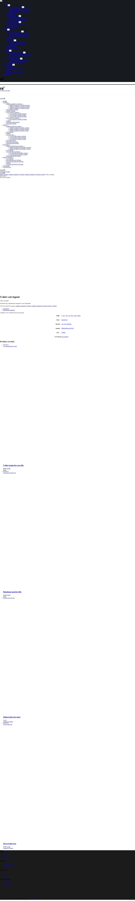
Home (4, 854)
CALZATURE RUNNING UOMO (18, 154)
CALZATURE (10, 135)
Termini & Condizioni (8, 885)
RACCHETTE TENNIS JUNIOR (18, 119)
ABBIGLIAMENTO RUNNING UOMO (19, 149)
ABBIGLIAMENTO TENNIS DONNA (19, 105)
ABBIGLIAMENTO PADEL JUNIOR (19, 128)
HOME (5, 101)
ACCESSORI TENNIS (12, 109)
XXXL (79, 315)
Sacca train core (9, 844)
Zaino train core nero (11, 717)
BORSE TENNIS (10, 111)
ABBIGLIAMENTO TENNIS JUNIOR (19, 107)
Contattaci (5, 857)
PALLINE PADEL (11, 140)
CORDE (8, 121)
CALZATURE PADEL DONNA (17, 136)
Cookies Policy (7, 884)
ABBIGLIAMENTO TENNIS (14, 104)
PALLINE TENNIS (11, 123)
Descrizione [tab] (6, 308)
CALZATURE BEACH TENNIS (14, 164)
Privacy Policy (6, 882)
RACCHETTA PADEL (12, 142)
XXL (72, 315)
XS (69, 315)
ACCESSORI (9, 132)
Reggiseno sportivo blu (12, 592)
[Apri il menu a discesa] (23, 104)
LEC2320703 (64, 336)
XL (67, 315)
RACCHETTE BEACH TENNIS (14, 161)
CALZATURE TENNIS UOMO (17, 115)
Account (5, 873)
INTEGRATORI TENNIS (13, 122)
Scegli (4, 470)
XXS (75, 315)
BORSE (8, 133)
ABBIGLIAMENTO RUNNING (14, 146)
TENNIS (5, 102)
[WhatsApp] (2, 851)
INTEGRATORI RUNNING (13, 156)
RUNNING (6, 144)
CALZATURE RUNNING (13, 151)
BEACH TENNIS (7, 157)
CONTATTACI (7, 167)
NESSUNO (64, 320)
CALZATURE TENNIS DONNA (18, 114)
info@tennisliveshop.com (9, 867)
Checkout (5, 875)
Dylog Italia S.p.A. (33, 899)
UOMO (63, 332)
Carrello (5, 876)
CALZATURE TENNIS (12, 112)
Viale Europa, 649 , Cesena (10, 864)
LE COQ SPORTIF (66, 324)
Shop (4, 855)
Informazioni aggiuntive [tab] (9, 310)
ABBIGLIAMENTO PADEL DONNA (19, 129)
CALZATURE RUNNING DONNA (18, 153)
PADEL (5, 125)
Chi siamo (5, 858)
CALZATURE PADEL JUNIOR (17, 137)
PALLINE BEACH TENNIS (13, 160)
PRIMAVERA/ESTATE (67, 328)
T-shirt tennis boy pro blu (13, 465)
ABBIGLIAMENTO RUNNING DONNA (20, 147)
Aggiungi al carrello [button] (8, 721)
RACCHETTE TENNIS (12, 118)
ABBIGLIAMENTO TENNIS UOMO (19, 108)
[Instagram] (2, 89)
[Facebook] (1, 89)
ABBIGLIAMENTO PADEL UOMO (19, 130)
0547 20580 (6, 866)
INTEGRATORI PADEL (12, 143)
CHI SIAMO (6, 166)
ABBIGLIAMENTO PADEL (13, 126)
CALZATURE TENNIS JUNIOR (18, 116)
